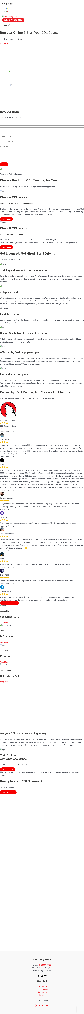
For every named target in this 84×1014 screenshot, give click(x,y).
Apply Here (4, 682)
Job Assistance (42, 989)
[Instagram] (42, 976)
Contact (42, 995)
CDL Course (42, 986)
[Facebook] (39, 976)
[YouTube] (45, 976)
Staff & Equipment (42, 992)
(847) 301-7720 (45, 965)
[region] (42, 76)
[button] (13, 20)
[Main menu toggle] (7, 25)
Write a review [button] (5, 429)
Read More (4, 623)
